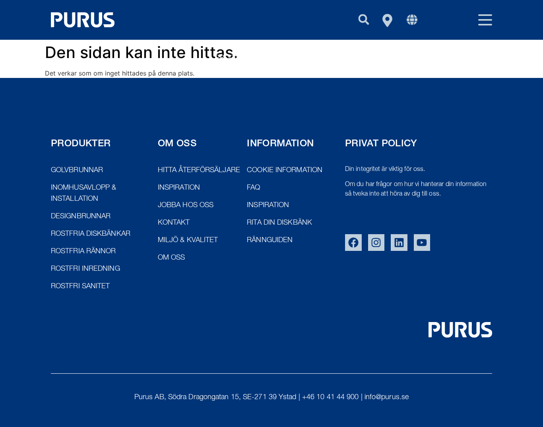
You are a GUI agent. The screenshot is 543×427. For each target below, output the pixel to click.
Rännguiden (375, 58)
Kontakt (476, 58)
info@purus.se (387, 397)
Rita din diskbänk (305, 58)
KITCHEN (429, 58)
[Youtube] (422, 242)
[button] (363, 19)
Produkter (236, 58)
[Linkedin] (399, 242)
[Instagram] (376, 242)
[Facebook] (353, 242)
